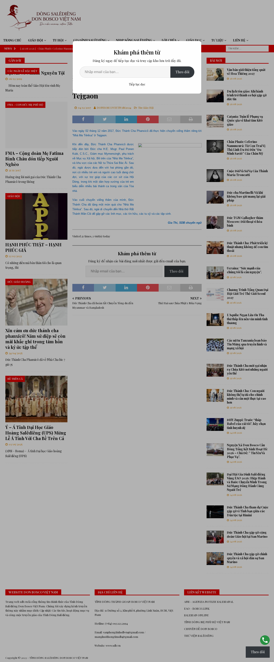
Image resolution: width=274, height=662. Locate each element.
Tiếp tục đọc (137, 84)
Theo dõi (182, 72)
